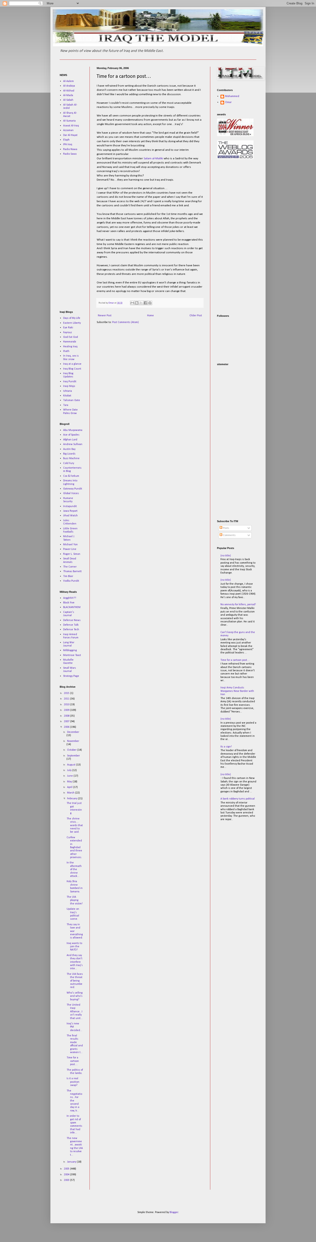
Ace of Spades (71, 434)
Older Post (195, 315)
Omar (228, 102)
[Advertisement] (73, 232)
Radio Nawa (70, 149)
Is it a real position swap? (73, 1082)
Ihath (66, 351)
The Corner (70, 566)
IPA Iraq (67, 144)
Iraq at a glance (72, 364)
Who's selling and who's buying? (75, 996)
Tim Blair (68, 576)
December (73, 732)
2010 (67, 704)
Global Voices (71, 493)
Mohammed (232, 96)
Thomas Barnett (72, 571)
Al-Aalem (68, 81)
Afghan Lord (70, 439)
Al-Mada (68, 95)
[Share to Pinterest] (150, 303)
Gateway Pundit (72, 488)
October (72, 750)
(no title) (225, 555)
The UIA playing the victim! (75, 900)
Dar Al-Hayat (70, 135)
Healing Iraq (70, 346)
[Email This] (132, 303)
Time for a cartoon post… (73, 1061)
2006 (67, 727)
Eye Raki (68, 327)
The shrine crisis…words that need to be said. (75, 825)
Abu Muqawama (72, 430)
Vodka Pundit (71, 581)
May (70, 781)
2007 (67, 721)
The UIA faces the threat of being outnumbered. (75, 981)
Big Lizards (69, 453)
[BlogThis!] (136, 303)
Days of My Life (71, 318)
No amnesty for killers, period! (238, 604)
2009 (67, 710)
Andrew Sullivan (72, 444)
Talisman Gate (71, 400)
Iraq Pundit (69, 381)
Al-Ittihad (68, 90)
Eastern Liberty (72, 323)
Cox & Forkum (71, 476)
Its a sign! (226, 746)
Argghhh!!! (69, 598)
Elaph (66, 139)
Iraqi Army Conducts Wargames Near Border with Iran (237, 691)
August (71, 764)
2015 (67, 693)
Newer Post (105, 315)
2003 (67, 1180)
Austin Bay (69, 449)
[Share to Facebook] (145, 303)
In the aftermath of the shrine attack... (74, 869)
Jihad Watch (70, 515)
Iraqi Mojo (69, 386)
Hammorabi (69, 341)
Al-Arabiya (69, 86)
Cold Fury (68, 463)
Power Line (69, 549)
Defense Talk (71, 625)
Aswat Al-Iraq (71, 125)
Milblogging (70, 650)
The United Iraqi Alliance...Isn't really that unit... (75, 1012)
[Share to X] (141, 303)
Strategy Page (71, 676)
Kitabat (67, 395)
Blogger (174, 1212)
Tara (65, 405)
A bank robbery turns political (237, 798)
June (70, 776)
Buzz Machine (71, 458)
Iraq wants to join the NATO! (74, 946)
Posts (225, 528)
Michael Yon (70, 544)
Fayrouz (67, 332)
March (71, 792)
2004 (67, 1174)
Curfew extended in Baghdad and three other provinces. (74, 847)
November (73, 741)
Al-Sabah (68, 100)
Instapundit (70, 506)
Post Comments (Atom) (125, 322)
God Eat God (70, 337)
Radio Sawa (70, 154)
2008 (67, 716)
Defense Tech (71, 629)
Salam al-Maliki (153, 158)
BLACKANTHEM (72, 607)
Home (150, 315)
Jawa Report (70, 511)
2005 (67, 1168)
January (72, 1161)
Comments (228, 535)
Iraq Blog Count (72, 368)
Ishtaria (67, 391)
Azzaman (68, 130)
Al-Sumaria (69, 120)
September (73, 755)
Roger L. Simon (71, 554)
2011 (67, 698)
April (70, 787)
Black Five (68, 602)
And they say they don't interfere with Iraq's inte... (75, 962)
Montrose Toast (72, 655)
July (69, 770)
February (72, 798)
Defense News (72, 620)
